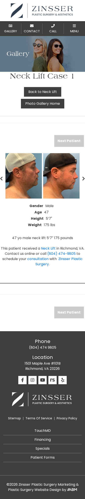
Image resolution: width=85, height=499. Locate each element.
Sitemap (14, 418)
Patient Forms (43, 457)
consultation (38, 258)
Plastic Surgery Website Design (34, 489)
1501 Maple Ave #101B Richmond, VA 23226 (43, 366)
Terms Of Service (39, 418)
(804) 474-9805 (61, 253)
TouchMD (42, 430)
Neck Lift (48, 248)
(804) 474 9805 (42, 347)
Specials (43, 448)
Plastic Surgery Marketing (53, 484)
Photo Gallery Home (42, 103)
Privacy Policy (67, 418)
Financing (42, 439)
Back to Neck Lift (42, 91)
